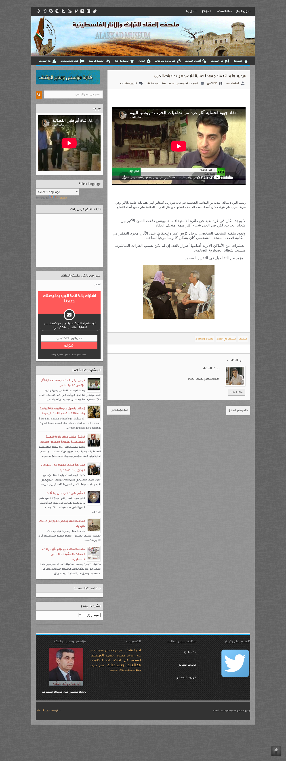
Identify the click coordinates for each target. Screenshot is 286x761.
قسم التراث (97, 665)
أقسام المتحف (193, 61)
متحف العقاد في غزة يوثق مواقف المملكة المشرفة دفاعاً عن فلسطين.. (63, 554)
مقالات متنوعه (133, 670)
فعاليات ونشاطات (165, 61)
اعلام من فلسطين (115, 650)
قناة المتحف (224, 11)
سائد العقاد (236, 392)
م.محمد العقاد (45, 710)
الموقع (206, 11)
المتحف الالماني (187, 665)
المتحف (194, 83)
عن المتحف (217, 61)
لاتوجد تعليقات (128, 83)
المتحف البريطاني (186, 677)
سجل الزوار (243, 11)
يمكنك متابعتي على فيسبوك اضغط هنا (64, 692)
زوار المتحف (45, 61)
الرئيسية (237, 61)
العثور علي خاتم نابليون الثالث (65, 493)
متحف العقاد (219, 710)
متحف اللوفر (189, 652)
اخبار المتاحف (133, 650)
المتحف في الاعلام (178, 83)
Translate (62, 198)
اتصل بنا (191, 11)
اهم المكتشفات (100, 660)
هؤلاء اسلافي (117, 670)
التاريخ (142, 61)
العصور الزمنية (96, 61)
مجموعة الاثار (121, 61)
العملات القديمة (115, 656)
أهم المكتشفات (69, 61)
